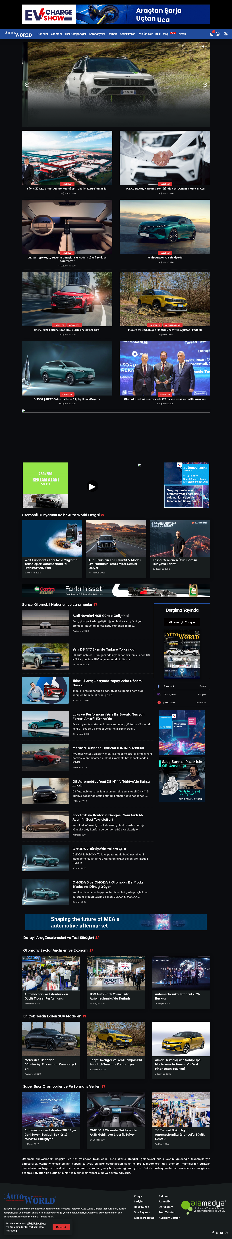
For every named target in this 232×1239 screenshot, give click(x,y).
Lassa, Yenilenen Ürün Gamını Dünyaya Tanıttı (175, 562)
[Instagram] (182, 694)
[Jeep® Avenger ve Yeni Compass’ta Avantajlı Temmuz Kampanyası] (116, 1039)
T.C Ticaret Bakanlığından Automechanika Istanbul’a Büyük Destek (180, 1134)
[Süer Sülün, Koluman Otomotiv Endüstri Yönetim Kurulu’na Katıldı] (67, 158)
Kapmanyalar (172, 325)
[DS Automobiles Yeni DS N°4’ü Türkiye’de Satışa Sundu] (45, 791)
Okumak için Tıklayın (182, 621)
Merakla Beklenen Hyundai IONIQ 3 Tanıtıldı (108, 748)
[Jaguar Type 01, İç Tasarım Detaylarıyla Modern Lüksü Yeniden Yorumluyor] (67, 227)
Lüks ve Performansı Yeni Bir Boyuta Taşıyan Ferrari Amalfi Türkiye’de (108, 716)
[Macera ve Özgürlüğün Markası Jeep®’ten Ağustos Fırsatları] (165, 299)
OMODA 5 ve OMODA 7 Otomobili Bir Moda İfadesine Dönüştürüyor (107, 884)
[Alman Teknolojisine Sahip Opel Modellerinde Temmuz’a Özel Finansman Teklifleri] (181, 1039)
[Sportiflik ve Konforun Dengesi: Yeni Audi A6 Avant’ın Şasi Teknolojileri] (45, 824)
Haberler (116, 102)
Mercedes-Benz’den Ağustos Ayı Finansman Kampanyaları (50, 1064)
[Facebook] (182, 686)
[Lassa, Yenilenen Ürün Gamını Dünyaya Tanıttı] (180, 538)
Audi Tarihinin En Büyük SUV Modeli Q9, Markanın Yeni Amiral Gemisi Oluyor (114, 564)
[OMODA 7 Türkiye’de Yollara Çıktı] (45, 858)
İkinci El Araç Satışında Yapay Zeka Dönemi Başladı (107, 683)
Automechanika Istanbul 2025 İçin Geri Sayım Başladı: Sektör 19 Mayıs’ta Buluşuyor (50, 1134)
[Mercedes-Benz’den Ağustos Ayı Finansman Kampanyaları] (51, 1039)
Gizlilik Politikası (36, 1223)
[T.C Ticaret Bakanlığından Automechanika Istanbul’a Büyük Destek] (181, 1109)
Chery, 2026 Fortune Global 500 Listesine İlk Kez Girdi (67, 330)
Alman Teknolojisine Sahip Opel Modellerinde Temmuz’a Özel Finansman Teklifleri (178, 1064)
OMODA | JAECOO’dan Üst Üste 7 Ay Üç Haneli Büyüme (67, 399)
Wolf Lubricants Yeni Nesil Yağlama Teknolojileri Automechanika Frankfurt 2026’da (50, 564)
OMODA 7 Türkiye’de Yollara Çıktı (99, 849)
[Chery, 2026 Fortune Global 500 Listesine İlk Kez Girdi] (67, 299)
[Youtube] (182, 702)
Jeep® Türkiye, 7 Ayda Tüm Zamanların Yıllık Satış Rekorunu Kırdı (116, 109)
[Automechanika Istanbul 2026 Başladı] (181, 973)
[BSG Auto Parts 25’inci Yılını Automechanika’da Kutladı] (116, 973)
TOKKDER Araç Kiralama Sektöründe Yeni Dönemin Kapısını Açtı (165, 188)
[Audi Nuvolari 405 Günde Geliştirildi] (45, 623)
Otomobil (74, 325)
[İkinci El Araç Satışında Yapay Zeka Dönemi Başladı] (45, 690)
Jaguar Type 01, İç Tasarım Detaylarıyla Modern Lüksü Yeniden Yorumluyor (67, 259)
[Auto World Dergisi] (18, 34)
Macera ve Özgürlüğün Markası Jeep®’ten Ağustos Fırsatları (165, 330)
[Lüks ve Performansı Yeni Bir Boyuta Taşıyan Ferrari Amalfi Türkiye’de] (45, 724)
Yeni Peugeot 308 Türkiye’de (164, 257)
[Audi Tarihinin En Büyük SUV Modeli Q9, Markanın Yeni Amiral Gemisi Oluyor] (116, 538)
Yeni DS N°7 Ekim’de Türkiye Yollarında (103, 649)
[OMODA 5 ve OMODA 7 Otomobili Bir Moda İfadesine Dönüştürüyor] (45, 892)
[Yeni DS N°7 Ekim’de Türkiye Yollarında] (45, 656)
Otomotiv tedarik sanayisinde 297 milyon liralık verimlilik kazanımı (165, 399)
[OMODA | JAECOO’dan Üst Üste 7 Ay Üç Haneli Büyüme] (67, 368)
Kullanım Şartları (19, 1227)
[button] (61, 1227)
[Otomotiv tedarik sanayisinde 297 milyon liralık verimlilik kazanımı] (165, 368)
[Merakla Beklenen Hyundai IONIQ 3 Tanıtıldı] (45, 757)
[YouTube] (221, 1232)
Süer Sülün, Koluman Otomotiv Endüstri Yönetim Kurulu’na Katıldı (67, 188)
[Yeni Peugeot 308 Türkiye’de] (165, 227)
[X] (217, 1232)
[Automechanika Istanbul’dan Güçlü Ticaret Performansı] (51, 973)
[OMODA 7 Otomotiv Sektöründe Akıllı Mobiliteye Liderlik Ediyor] (116, 1109)
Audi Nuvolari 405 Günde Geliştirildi (100, 615)
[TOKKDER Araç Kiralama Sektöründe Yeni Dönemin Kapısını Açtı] (165, 158)
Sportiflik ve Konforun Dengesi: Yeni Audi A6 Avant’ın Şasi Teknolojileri (107, 817)
